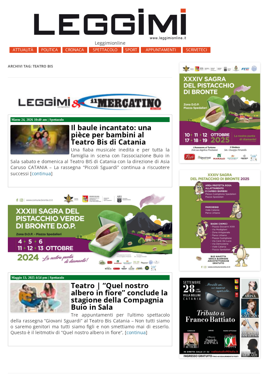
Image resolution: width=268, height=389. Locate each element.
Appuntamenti (161, 50)
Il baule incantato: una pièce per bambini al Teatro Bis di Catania (111, 134)
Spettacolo (105, 50)
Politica (49, 50)
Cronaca (74, 50)
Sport (131, 50)
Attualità (23, 50)
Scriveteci (196, 50)
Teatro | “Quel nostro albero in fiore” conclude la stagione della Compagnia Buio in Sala (119, 296)
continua (41, 173)
